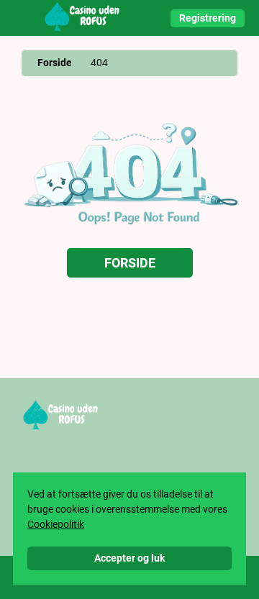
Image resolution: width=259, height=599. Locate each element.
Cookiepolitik (55, 524)
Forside (54, 62)
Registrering (207, 18)
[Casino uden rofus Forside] (82, 18)
